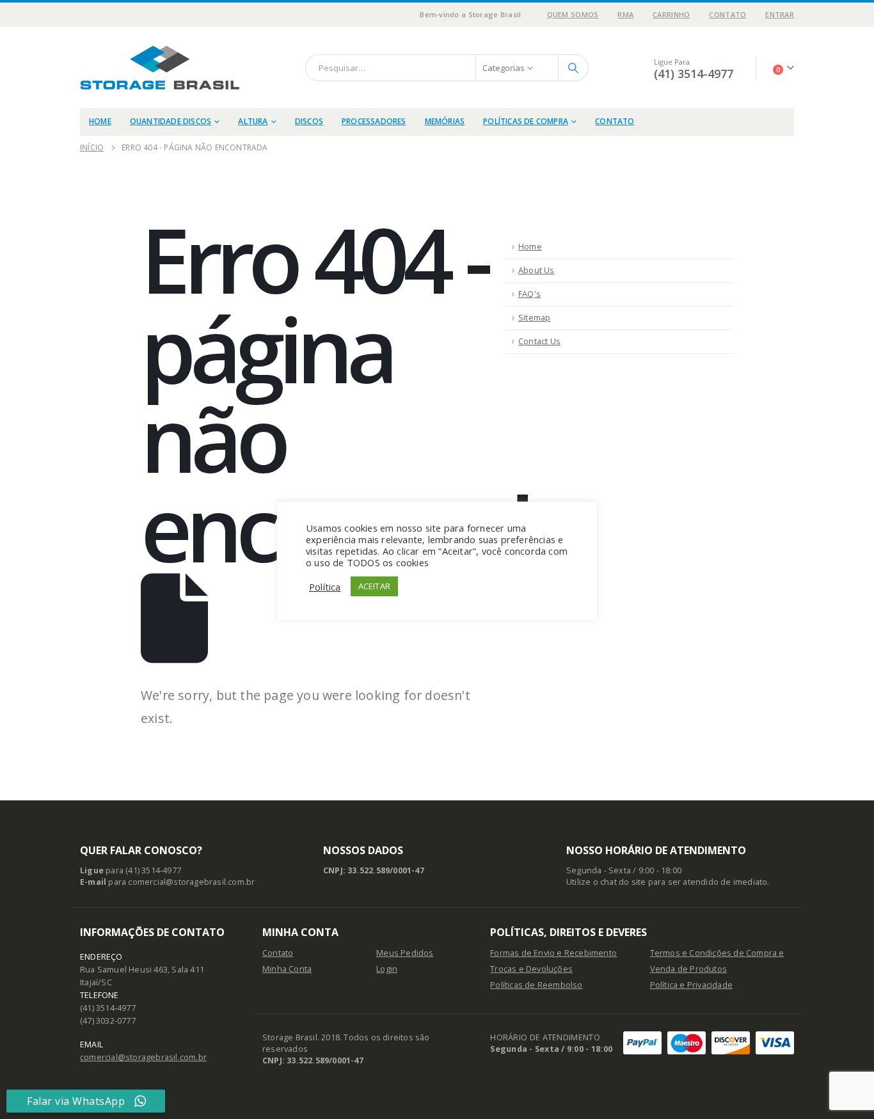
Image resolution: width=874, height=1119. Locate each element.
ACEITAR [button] (374, 586)
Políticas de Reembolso (536, 985)
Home (100, 121)
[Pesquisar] (573, 68)
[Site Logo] (160, 67)
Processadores (374, 121)
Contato (727, 14)
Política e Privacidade (691, 985)
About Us (536, 270)
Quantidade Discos (170, 121)
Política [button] (325, 586)
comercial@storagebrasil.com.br (143, 1057)
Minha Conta (287, 969)
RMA (625, 14)
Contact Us (539, 341)
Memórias (445, 121)
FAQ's (529, 294)
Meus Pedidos (404, 953)
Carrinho (671, 14)
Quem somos (573, 14)
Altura (252, 121)
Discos (309, 121)
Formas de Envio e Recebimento (553, 953)
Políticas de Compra (525, 121)
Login (386, 969)
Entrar (779, 14)
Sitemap (534, 317)
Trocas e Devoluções (531, 969)
